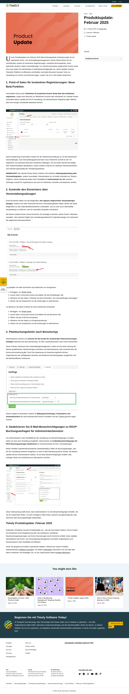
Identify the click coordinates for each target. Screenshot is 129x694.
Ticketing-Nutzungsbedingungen (37, 683)
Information (48, 550)
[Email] (97, 51)
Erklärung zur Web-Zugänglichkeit (85, 683)
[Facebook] (94, 51)
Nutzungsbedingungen (20, 683)
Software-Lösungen (26, 550)
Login (120, 1)
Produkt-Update (91, 36)
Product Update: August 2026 (77, 598)
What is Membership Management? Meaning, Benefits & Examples (49, 600)
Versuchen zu (115, 625)
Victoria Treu (102, 29)
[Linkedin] (100, 51)
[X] (91, 51)
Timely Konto (26, 292)
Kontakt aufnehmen (62, 553)
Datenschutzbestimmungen (55, 683)
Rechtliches (9, 683)
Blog (90, 13)
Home (86, 13)
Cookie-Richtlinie (69, 683)
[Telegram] (103, 51)
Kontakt (114, 1)
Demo (116, 6)
